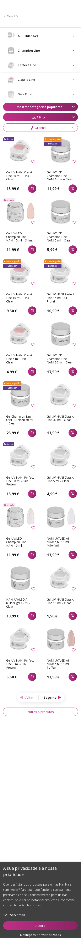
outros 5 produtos (40, 712)
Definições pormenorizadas (40, 935)
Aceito (40, 925)
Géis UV (12, 16)
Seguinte (50, 697)
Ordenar (40, 128)
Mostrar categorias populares (39, 107)
